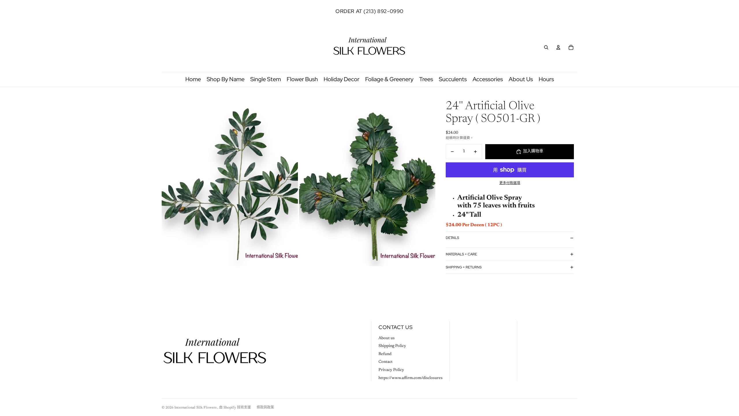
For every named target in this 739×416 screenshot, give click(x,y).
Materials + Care (461, 254)
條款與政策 (265, 407)
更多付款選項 (509, 183)
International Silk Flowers (195, 407)
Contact (385, 362)
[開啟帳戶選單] (558, 47)
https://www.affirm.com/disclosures (410, 378)
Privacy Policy (391, 370)
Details (452, 237)
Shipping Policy (392, 346)
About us (386, 338)
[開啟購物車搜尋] (546, 47)
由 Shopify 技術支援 (235, 407)
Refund (384, 354)
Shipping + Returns (464, 267)
